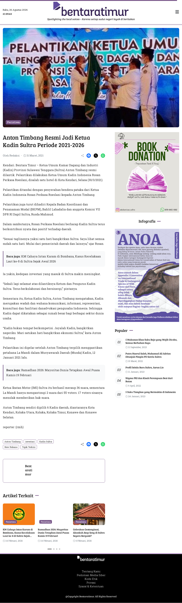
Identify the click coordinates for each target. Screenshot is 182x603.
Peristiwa (13, 122)
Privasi (91, 582)
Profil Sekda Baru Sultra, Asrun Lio (144, 367)
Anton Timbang (12, 441)
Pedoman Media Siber (91, 575)
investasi (30, 441)
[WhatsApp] (103, 155)
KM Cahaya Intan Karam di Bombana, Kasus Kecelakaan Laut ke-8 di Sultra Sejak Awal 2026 (19, 534)
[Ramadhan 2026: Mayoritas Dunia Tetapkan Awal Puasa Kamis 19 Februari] (54, 522)
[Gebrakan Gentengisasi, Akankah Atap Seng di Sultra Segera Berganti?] (89, 522)
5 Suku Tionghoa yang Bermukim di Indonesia (150, 392)
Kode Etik (91, 579)
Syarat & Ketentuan (91, 586)
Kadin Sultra (45, 441)
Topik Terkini (28, 447)
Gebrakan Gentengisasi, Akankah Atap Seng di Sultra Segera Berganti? (89, 532)
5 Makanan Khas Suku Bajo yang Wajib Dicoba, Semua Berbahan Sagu (151, 341)
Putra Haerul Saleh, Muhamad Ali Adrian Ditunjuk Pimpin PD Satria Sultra (148, 355)
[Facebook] (89, 155)
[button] (159, 12)
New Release (10, 447)
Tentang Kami (91, 571)
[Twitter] (96, 155)
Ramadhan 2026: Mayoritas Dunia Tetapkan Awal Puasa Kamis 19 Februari (53, 532)
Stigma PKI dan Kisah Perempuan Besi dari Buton (149, 379)
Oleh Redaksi (11, 155)
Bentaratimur (28, 470)
